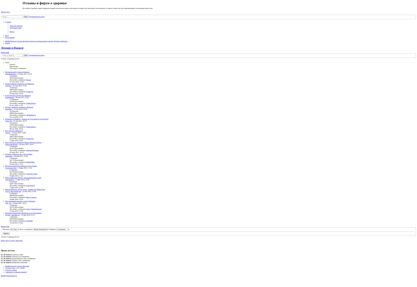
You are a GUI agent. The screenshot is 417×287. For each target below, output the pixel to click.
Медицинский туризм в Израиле (17, 72)
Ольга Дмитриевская (13, 191)
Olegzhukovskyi (11, 74)
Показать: (6, 229)
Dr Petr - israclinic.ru (12, 215)
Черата (28, 80)
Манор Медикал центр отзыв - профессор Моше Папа (25, 189)
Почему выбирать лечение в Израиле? (19, 107)
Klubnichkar (30, 162)
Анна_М (8, 121)
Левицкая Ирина (11, 144)
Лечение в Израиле (12, 47)
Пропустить (5, 12)
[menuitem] (16, 26)
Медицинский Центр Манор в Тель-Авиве (21, 166)
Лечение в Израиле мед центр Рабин (18, 154)
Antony (7, 133)
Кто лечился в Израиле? (14, 131)
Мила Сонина (31, 197)
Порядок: (52, 229)
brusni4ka (8, 109)
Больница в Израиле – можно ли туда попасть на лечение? (27, 119)
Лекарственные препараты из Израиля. (19, 84)
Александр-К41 (11, 168)
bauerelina (8, 156)
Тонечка (8, 86)
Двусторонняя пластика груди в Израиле (20, 201)
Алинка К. (30, 139)
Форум (11, 6)
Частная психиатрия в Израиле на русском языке (23, 213)
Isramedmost (9, 97)
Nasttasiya (29, 92)
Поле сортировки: (27, 229)
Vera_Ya (8, 203)
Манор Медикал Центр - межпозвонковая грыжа (23, 178)
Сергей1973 (9, 180)
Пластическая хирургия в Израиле (18, 95)
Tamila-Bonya (31, 103)
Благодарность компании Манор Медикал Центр (23, 142)
